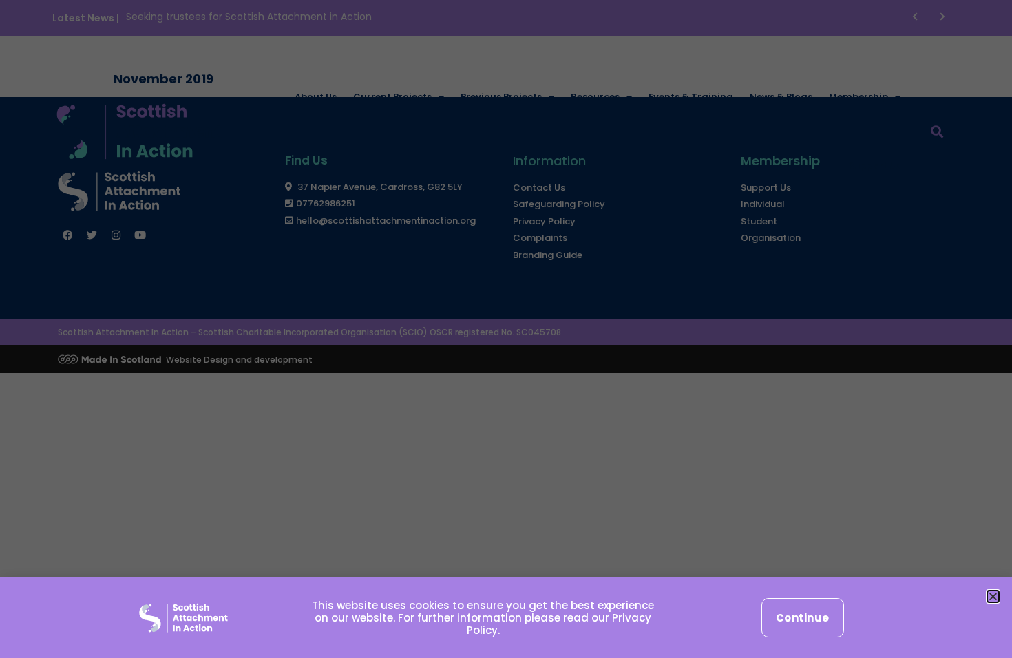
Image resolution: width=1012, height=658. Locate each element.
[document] (506, 329)
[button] (993, 596)
